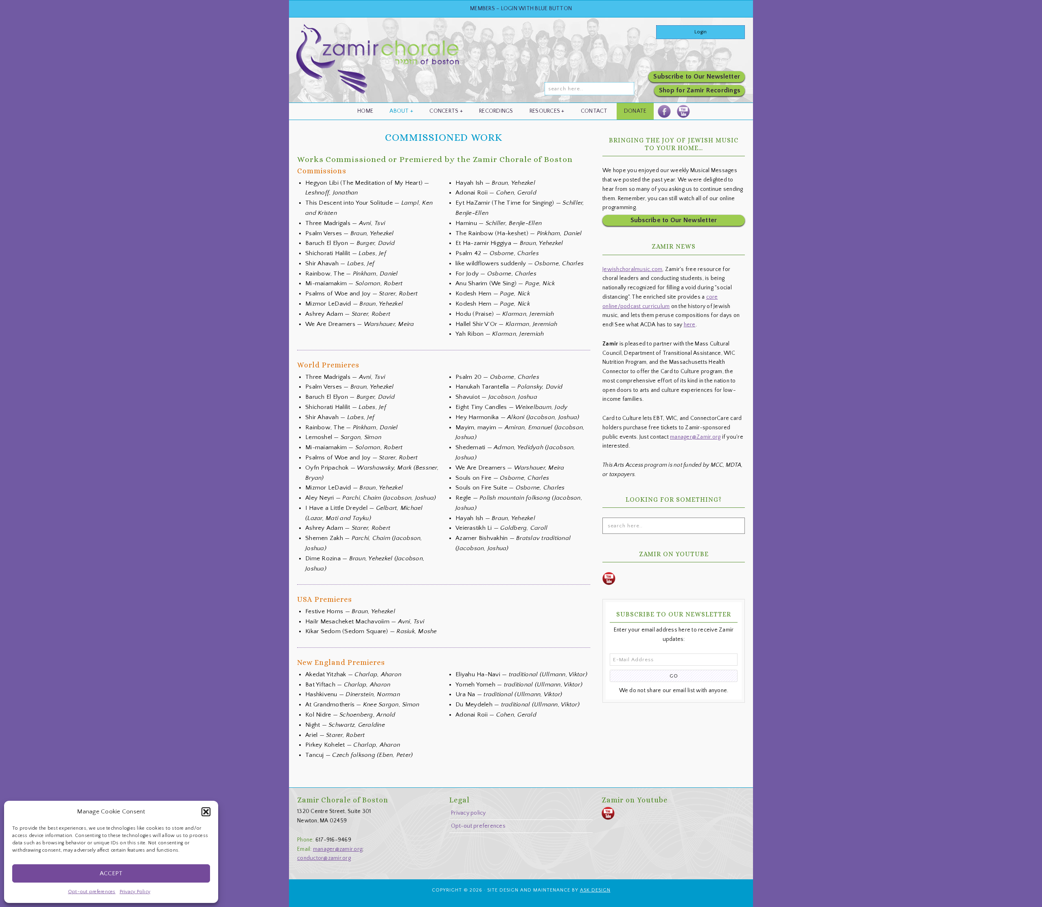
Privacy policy (468, 813)
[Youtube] (683, 111)
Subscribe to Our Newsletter (696, 76)
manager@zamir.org (337, 849)
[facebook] (664, 111)
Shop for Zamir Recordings (699, 90)
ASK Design (595, 890)
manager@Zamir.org (695, 437)
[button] (206, 812)
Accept (111, 873)
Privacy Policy (135, 891)
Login (700, 32)
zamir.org (379, 62)
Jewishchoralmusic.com (632, 269)
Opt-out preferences (92, 891)
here (690, 324)
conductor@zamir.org (324, 858)
